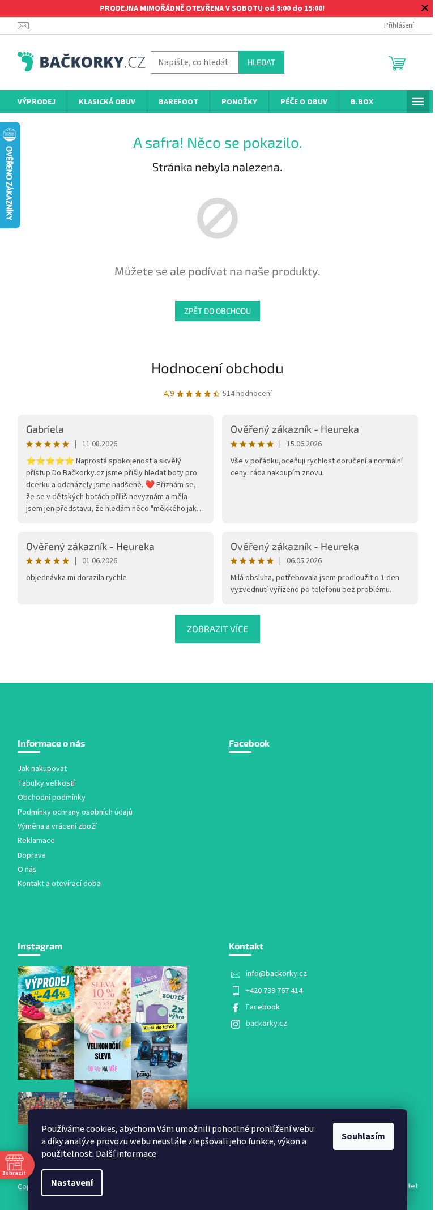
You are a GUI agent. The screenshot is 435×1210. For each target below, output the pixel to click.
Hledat (261, 62)
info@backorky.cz (276, 973)
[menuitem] (36, 102)
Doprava (32, 855)
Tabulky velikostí (46, 783)
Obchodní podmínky (52, 798)
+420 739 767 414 (274, 990)
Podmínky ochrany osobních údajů (75, 812)
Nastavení (72, 1183)
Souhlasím (363, 1136)
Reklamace (36, 841)
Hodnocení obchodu (217, 367)
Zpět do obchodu (217, 311)
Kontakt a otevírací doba (59, 884)
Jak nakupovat (42, 769)
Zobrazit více (217, 628)
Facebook (263, 1007)
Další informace (126, 1154)
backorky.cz (266, 1023)
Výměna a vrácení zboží (57, 826)
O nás (27, 869)
